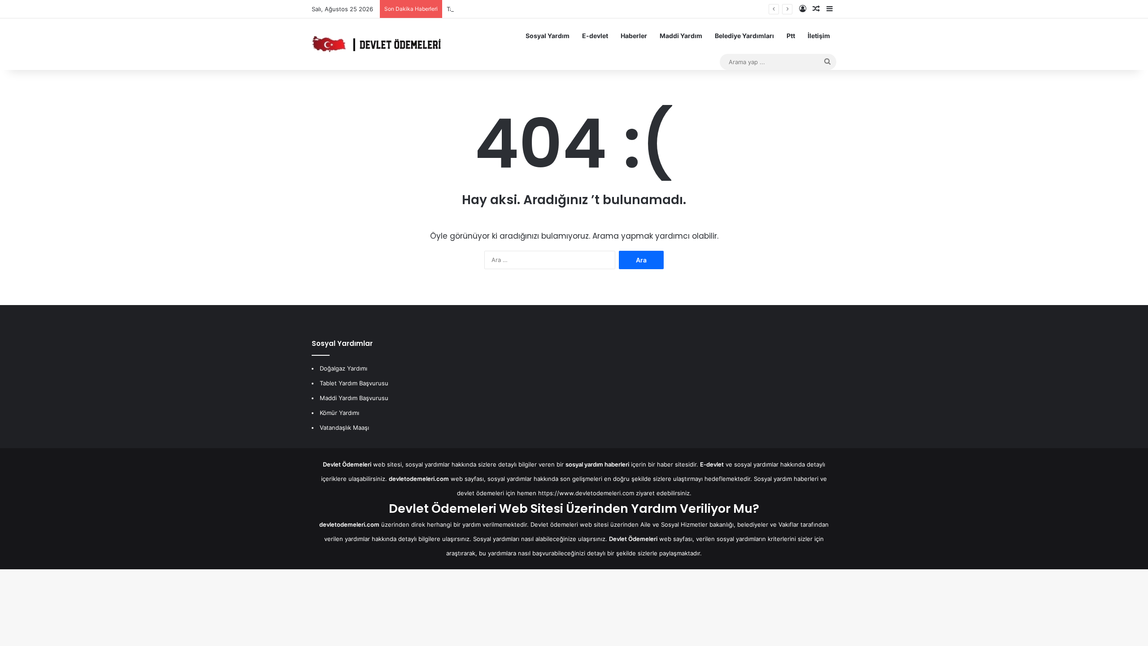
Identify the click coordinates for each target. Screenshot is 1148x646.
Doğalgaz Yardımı (343, 368)
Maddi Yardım (681, 35)
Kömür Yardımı (339, 412)
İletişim (819, 35)
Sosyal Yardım (548, 35)
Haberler (634, 35)
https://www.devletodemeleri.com (586, 493)
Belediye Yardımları (744, 35)
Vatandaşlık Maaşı (344, 427)
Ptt (791, 35)
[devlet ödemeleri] (376, 44)
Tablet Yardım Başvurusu (354, 383)
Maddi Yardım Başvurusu (354, 398)
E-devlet (595, 35)
